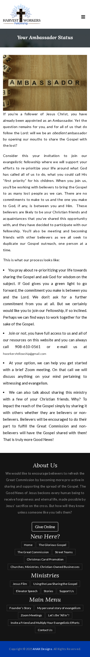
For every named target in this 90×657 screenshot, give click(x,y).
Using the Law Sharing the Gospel (55, 584)
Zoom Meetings (31, 615)
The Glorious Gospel (52, 545)
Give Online (45, 526)
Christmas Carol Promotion (45, 559)
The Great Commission (33, 552)
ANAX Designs (42, 649)
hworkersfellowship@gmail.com (24, 354)
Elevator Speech (27, 591)
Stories (48, 591)
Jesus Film (20, 584)
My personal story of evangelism (58, 608)
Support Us (67, 591)
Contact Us (45, 630)
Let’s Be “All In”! (59, 615)
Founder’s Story (20, 608)
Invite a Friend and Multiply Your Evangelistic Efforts (45, 623)
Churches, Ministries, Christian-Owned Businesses (45, 567)
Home (28, 545)
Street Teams (64, 552)
